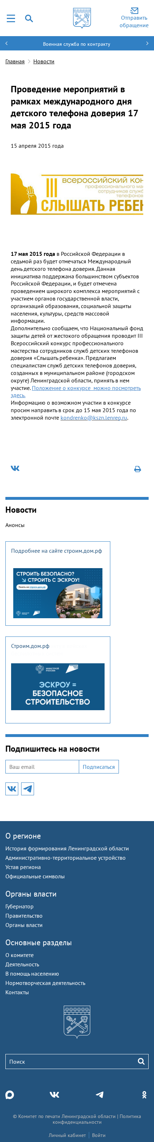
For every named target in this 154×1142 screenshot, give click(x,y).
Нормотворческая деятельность (45, 982)
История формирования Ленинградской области (67, 848)
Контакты (17, 992)
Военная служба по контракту (76, 44)
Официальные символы (35, 876)
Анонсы (15, 524)
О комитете (19, 954)
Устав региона (23, 866)
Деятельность (22, 964)
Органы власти (31, 894)
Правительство (24, 915)
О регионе (23, 836)
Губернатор (19, 906)
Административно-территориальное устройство (65, 857)
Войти (99, 1135)
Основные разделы (38, 942)
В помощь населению (32, 973)
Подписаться (99, 766)
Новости (43, 61)
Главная (15, 61)
